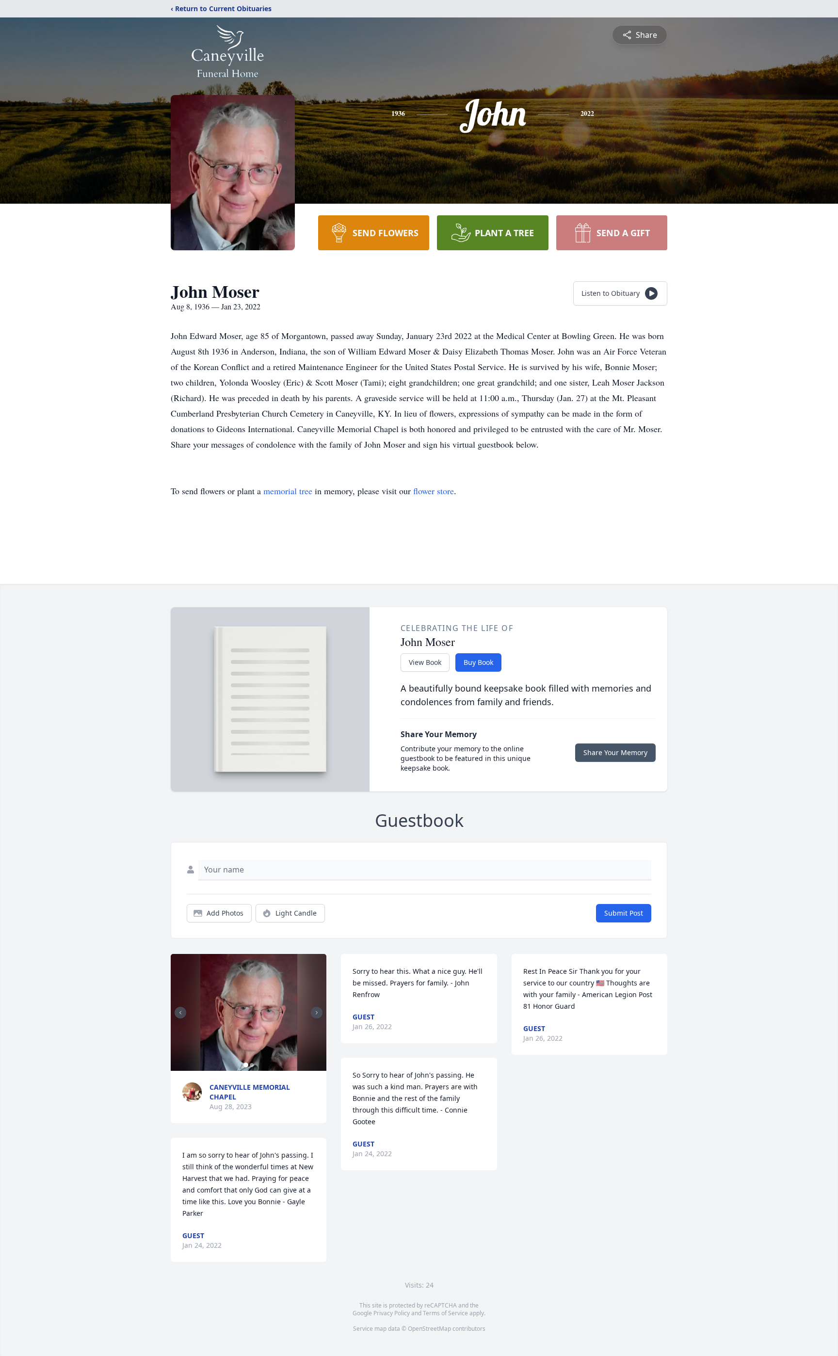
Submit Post (623, 913)
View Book (425, 662)
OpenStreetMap (429, 1328)
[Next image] (316, 1012)
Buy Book (478, 662)
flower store (433, 491)
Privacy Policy (391, 1313)
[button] (248, 1012)
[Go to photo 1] (245, 1065)
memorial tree (287, 491)
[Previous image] (180, 1012)
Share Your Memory (615, 752)
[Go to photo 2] (252, 1065)
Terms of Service (445, 1313)
